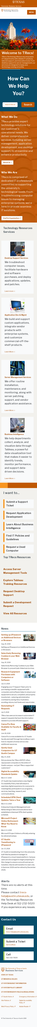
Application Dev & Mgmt (16, 315)
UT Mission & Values (9, 979)
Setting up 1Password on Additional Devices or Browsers (11, 637)
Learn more (9, 291)
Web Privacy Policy (7, 1006)
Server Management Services (18, 377)
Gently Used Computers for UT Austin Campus (9, 750)
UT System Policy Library (11, 988)
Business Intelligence (14, 434)
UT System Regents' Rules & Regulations (17, 992)
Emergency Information (27, 997)
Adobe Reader (24, 1006)
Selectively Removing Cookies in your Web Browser (11, 656)
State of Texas (7, 975)
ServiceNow (11, 945)
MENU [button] (31, 12)
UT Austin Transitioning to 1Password (8, 842)
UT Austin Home (6, 997)
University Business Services (11, 6)
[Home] (12, 10)
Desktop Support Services (16, 258)
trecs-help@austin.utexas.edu (17, 932)
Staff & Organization (11, 218)
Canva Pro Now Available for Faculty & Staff (11, 727)
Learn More (9, 352)
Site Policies (5, 1000)
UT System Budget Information (13, 983)
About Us (6, 162)
